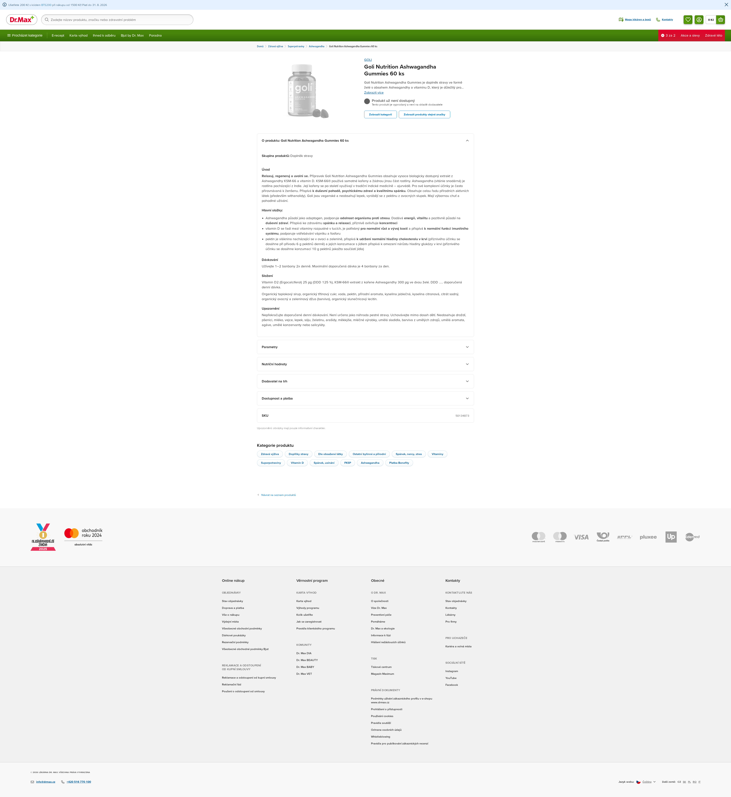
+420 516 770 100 (79, 781)
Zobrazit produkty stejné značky (424, 114)
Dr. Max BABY (305, 666)
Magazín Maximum (382, 673)
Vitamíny (437, 454)
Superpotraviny (271, 462)
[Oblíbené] (688, 19)
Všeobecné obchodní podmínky (242, 628)
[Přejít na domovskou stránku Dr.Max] (21, 19)
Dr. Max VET (304, 673)
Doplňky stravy (298, 454)
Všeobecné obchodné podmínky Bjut (245, 649)
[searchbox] (117, 19)
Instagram (451, 671)
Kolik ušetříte (304, 614)
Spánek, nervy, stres (409, 454)
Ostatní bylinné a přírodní (369, 454)
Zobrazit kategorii (380, 114)
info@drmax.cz (45, 781)
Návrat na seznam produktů (278, 494)
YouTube (450, 677)
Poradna (155, 35)
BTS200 (46, 4)
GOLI (368, 60)
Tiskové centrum (381, 666)
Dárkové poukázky (234, 635)
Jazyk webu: (626, 781)
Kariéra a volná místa (458, 646)
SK (684, 781)
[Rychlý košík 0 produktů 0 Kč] (720, 19)
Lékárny (450, 614)
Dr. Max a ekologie (383, 628)
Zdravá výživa (270, 454)
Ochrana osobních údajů (386, 729)
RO (695, 781)
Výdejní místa (230, 621)
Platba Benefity (399, 462)
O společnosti (379, 601)
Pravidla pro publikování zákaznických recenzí (399, 743)
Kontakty (451, 607)
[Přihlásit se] (699, 19)
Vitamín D (297, 462)
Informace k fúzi (381, 635)
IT (699, 781)
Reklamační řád (231, 684)
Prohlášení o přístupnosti (386, 709)
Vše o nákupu (230, 614)
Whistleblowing (380, 736)
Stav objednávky (232, 601)
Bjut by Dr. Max (132, 35)
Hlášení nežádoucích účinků (388, 642)
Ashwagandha (370, 462)
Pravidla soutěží (381, 722)
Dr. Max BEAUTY (307, 660)
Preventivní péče (381, 614)
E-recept (58, 35)
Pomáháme (378, 621)
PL (689, 781)
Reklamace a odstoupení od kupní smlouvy (249, 677)
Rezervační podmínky (235, 642)
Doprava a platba (233, 607)
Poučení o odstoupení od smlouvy (243, 691)
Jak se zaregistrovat (309, 621)
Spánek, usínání (324, 462)
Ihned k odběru (104, 35)
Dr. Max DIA (303, 653)
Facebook (451, 684)
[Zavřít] (726, 4)
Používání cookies (382, 716)
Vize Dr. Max (379, 607)
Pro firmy (450, 621)
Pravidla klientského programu (315, 628)
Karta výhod (78, 35)
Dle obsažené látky (330, 454)
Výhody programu (307, 607)
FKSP (347, 462)
